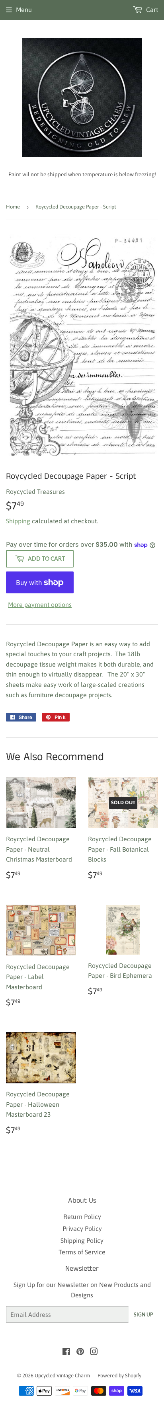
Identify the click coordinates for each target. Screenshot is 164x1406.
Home (13, 207)
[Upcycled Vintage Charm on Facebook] (66, 1352)
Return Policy (82, 1216)
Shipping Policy (82, 1240)
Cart (151, 9)
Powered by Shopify (119, 1376)
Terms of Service (82, 1252)
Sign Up (143, 1315)
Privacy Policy (82, 1228)
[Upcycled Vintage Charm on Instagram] (94, 1352)
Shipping (18, 521)
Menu (24, 9)
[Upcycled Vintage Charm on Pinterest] (80, 1352)
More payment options (40, 604)
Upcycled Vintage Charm (62, 1376)
